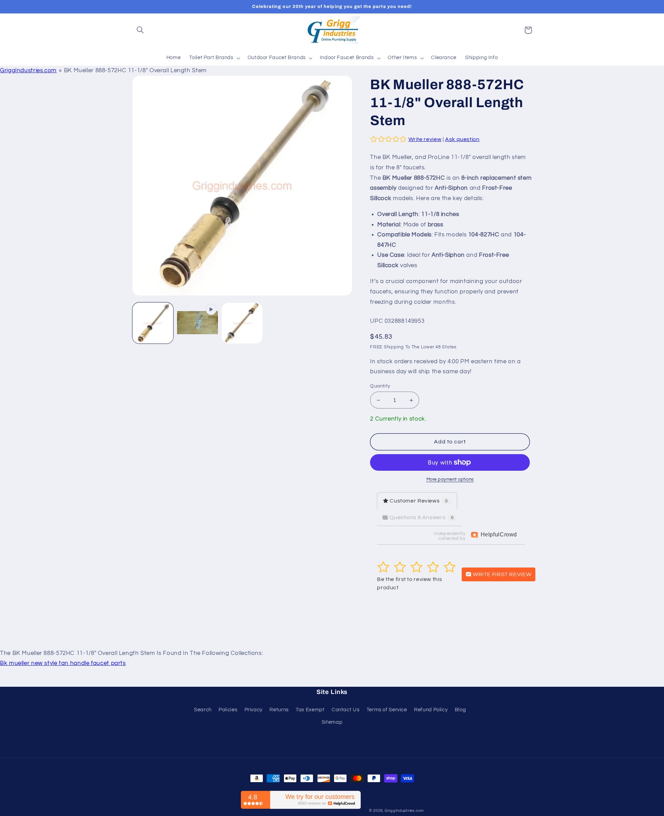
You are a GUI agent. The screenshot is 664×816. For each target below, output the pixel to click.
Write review (425, 139)
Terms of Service (387, 709)
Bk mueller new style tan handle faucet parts (63, 663)
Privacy (253, 709)
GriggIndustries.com (28, 70)
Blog (460, 709)
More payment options (450, 479)
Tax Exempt (310, 709)
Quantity (380, 386)
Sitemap (332, 722)
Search (203, 709)
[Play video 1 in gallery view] (197, 323)
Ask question (462, 139)
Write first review (501, 574)
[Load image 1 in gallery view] (153, 323)
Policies (228, 709)
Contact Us (345, 709)
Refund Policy (431, 709)
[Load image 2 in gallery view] (242, 323)
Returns (278, 709)
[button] (140, 30)
